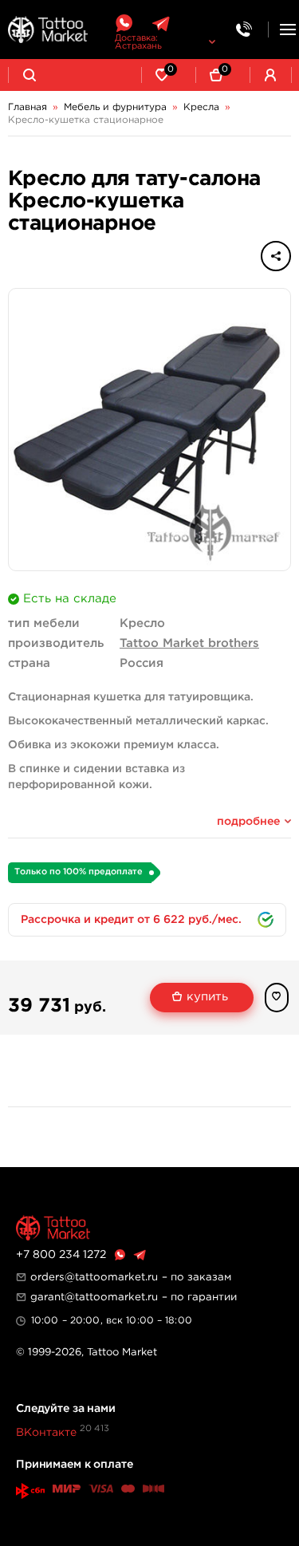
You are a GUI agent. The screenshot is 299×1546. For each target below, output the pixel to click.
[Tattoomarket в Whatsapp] (123, 23)
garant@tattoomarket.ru (94, 1297)
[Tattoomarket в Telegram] (160, 23)
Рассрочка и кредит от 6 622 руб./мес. (131, 920)
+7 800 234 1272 (61, 1255)
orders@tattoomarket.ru (94, 1277)
